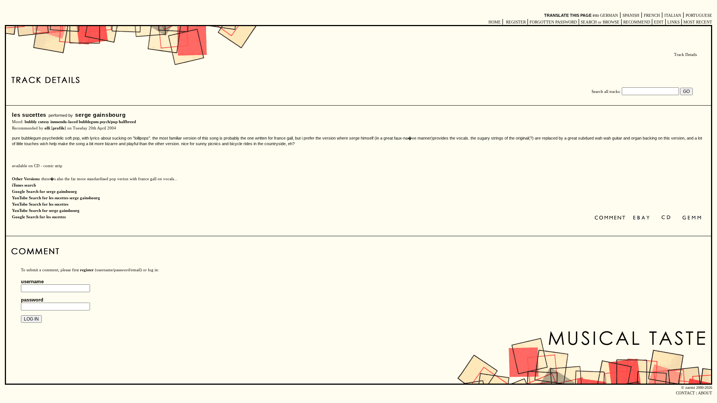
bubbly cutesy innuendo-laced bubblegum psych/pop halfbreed (80, 122)
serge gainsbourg (100, 115)
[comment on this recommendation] (611, 218)
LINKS (673, 22)
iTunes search (24, 185)
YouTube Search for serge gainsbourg (46, 211)
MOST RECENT (697, 22)
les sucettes (29, 115)
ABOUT (705, 393)
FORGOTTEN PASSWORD (553, 22)
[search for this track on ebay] (641, 218)
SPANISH (631, 15)
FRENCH (652, 15)
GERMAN (609, 15)
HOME (494, 22)
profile (59, 128)
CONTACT (685, 393)
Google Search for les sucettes (39, 217)
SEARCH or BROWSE (600, 22)
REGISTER (516, 22)
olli (47, 128)
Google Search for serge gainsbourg (44, 192)
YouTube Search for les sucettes (40, 204)
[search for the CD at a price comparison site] (666, 218)
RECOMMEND (636, 22)
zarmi (690, 387)
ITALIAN (672, 15)
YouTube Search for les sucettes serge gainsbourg (56, 198)
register (87, 270)
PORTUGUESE (699, 15)
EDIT (659, 22)
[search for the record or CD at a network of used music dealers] (692, 218)
